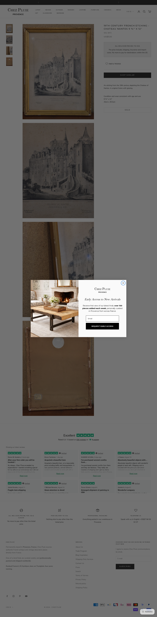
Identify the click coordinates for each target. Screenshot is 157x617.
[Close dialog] (123, 283)
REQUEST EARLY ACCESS (102, 326)
